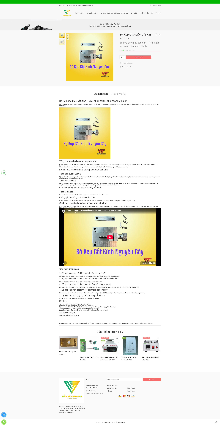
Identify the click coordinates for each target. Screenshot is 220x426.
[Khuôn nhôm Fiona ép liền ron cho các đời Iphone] (68, 342)
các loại (101, 323)
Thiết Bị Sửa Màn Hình (109, 26)
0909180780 (69, 5)
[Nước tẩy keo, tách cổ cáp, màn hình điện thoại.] (156, 34)
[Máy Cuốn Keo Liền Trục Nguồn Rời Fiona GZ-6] (89, 345)
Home (90, 26)
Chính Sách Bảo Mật (92, 388)
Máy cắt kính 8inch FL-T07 (150, 357)
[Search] (159, 13)
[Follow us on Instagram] (89, 379)
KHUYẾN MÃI (91, 13)
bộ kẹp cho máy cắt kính (85, 161)
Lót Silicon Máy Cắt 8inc (129, 357)
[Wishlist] (68, 35)
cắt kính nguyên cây (109, 323)
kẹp (133, 323)
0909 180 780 (77, 408)
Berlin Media (121, 422)
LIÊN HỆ (144, 13)
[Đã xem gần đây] (216, 422)
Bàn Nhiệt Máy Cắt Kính (124, 26)
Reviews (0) (119, 93)
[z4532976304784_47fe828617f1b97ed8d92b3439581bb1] (62, 35)
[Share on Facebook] (127, 67)
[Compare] (68, 38)
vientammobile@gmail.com (85, 5)
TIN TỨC (134, 13)
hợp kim (129, 323)
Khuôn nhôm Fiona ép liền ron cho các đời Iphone (68, 352)
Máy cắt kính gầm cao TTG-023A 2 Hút (110, 357)
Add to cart (138, 57)
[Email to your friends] (130, 67)
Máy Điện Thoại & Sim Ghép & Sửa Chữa (114, 13)
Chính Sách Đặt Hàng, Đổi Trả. (95, 393)
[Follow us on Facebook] (86, 379)
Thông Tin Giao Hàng (92, 385)
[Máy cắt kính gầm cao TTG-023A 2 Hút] (110, 345)
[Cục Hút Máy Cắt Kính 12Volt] (159, 34)
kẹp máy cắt (138, 323)
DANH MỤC (79, 13)
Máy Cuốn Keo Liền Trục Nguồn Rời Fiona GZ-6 (89, 357)
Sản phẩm (97, 26)
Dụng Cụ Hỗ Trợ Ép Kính (87, 323)
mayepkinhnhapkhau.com (66, 412)
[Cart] (148, 13)
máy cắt (147, 323)
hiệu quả (124, 323)
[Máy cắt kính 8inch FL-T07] (151, 345)
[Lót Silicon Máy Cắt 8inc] (130, 345)
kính (143, 323)
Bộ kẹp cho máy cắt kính (72, 101)
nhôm (151, 323)
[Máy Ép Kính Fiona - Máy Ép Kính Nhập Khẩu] (67, 13)
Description (101, 93)
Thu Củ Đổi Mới (90, 391)
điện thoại (118, 323)
